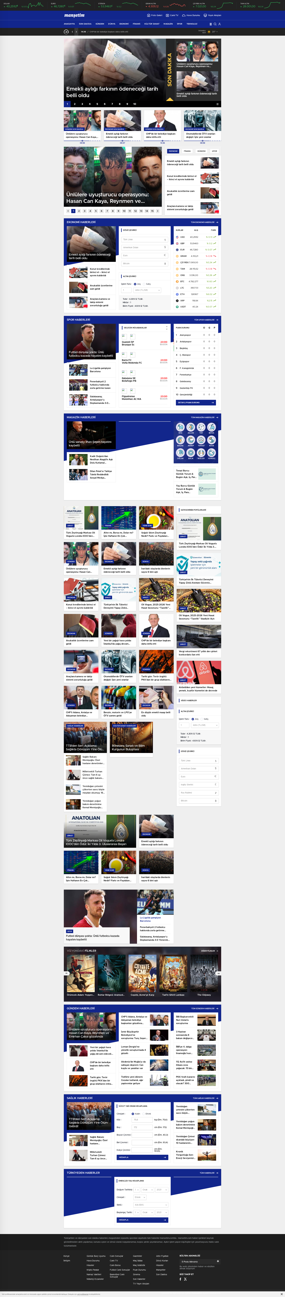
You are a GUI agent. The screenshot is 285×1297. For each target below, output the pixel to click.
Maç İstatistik (139, 1265)
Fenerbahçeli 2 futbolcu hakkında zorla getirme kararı (152, 929)
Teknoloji (192, 24)
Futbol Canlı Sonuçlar (120, 1270)
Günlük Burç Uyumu (96, 1256)
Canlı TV (174, 15)
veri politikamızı (82, 1294)
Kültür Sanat (151, 24)
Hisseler (90, 1265)
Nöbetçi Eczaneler (95, 1279)
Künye (66, 1256)
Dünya (111, 24)
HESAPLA (123, 1157)
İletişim (67, 1261)
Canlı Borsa (115, 1265)
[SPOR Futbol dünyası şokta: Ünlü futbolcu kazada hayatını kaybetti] (100, 943)
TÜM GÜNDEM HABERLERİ (202, 1008)
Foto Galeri (156, 15)
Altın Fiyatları (162, 1256)
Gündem (100, 24)
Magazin (168, 24)
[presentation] (72, 32)
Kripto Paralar (93, 1270)
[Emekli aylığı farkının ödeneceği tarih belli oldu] (197, 81)
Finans (136, 24)
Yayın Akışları (214, 15)
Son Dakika (85, 24)
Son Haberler (139, 1279)
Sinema (136, 1275)
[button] (67, 104)
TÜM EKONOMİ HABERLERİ (202, 222)
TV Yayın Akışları (141, 1284)
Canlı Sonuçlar (116, 1256)
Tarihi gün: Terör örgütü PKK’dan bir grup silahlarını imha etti (117, 32)
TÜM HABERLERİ (207, 1173)
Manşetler (161, 1270)
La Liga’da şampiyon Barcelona (150, 919)
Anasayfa (69, 24)
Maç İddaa (137, 1261)
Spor (179, 24)
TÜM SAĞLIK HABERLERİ (203, 1098)
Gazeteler (137, 1256)
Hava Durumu (193, 15)
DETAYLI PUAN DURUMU (189, 403)
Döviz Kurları (162, 1261)
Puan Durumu (139, 1270)
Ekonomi (124, 24)
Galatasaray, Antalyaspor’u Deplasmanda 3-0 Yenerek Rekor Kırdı (154, 939)
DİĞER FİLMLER (208, 951)
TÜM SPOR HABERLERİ (204, 320)
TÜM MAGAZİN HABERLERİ (202, 417)
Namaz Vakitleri (94, 1275)
